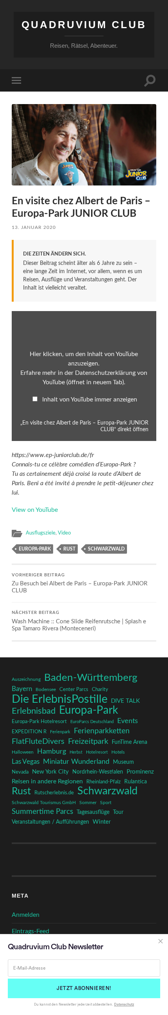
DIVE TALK (125, 701)
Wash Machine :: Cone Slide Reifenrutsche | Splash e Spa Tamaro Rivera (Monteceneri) (79, 621)
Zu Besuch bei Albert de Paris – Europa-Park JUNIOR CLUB (79, 583)
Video (64, 533)
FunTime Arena (129, 742)
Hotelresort (97, 752)
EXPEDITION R (29, 731)
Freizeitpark (88, 741)
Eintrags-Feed (30, 931)
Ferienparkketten (102, 731)
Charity (100, 689)
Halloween (23, 752)
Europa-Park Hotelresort (39, 721)
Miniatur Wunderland (76, 761)
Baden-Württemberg (91, 677)
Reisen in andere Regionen (47, 781)
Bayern (22, 689)
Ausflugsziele (40, 533)
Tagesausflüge (93, 812)
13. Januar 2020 (34, 227)
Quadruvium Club (84, 25)
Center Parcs (73, 689)
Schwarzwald (106, 549)
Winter (102, 822)
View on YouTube (35, 510)
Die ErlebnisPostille (59, 699)
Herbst (76, 752)
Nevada (20, 772)
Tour (118, 812)
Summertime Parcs (42, 811)
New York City (50, 772)
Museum (123, 762)
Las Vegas (25, 761)
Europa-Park (35, 549)
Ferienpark (60, 732)
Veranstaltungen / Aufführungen (50, 822)
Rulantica (135, 782)
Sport (105, 802)
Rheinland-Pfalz (103, 781)
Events (127, 721)
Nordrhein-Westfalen (97, 772)
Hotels (118, 752)
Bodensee (46, 689)
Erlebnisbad (33, 711)
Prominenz (140, 772)
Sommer (88, 802)
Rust (69, 549)
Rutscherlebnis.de (54, 792)
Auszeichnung (26, 679)
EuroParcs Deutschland (92, 722)
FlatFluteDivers (38, 741)
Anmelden (25, 915)
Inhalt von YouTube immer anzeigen (89, 399)
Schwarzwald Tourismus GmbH (44, 802)
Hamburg (51, 751)
